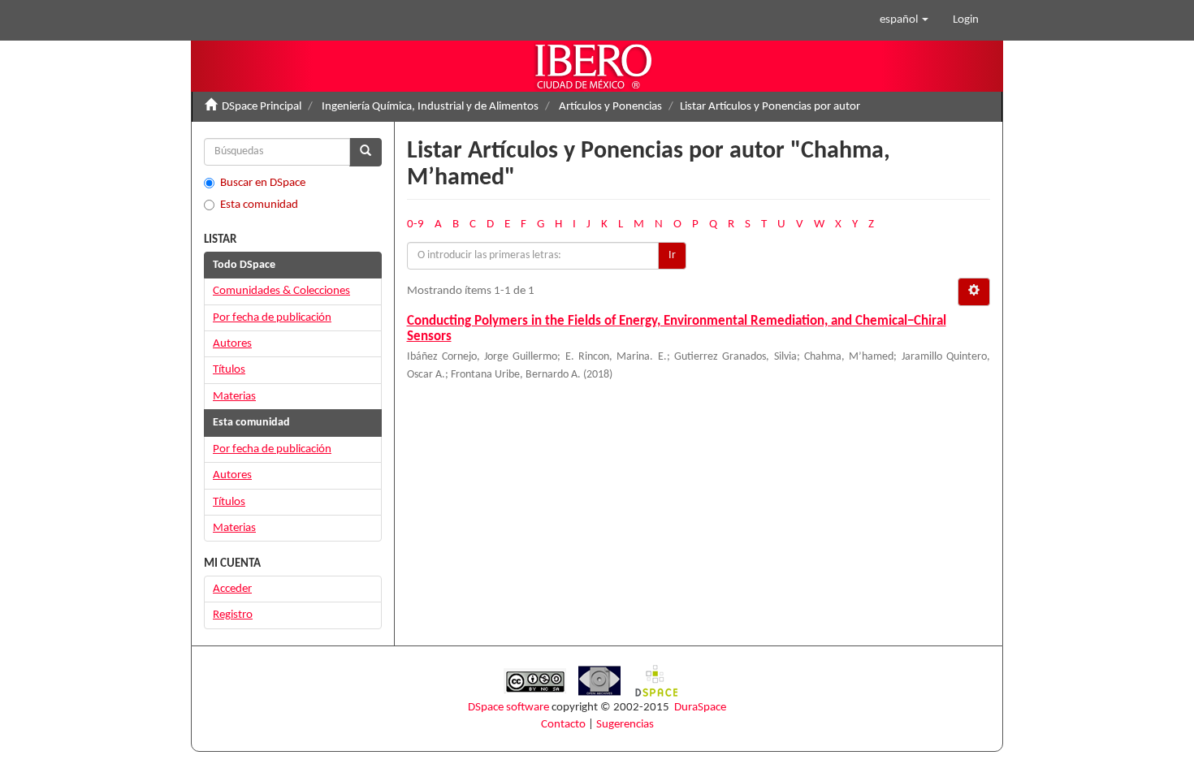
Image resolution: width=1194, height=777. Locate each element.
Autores (232, 344)
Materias (234, 397)
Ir (672, 255)
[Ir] (365, 152)
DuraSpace (700, 707)
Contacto (563, 725)
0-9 (415, 224)
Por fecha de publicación (272, 318)
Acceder (232, 589)
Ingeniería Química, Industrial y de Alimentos (430, 107)
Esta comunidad (259, 205)
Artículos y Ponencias (610, 107)
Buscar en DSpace (262, 183)
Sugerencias (625, 725)
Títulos (229, 370)
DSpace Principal (261, 107)
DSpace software (508, 707)
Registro (233, 615)
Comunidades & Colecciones (281, 291)
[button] (904, 20)
